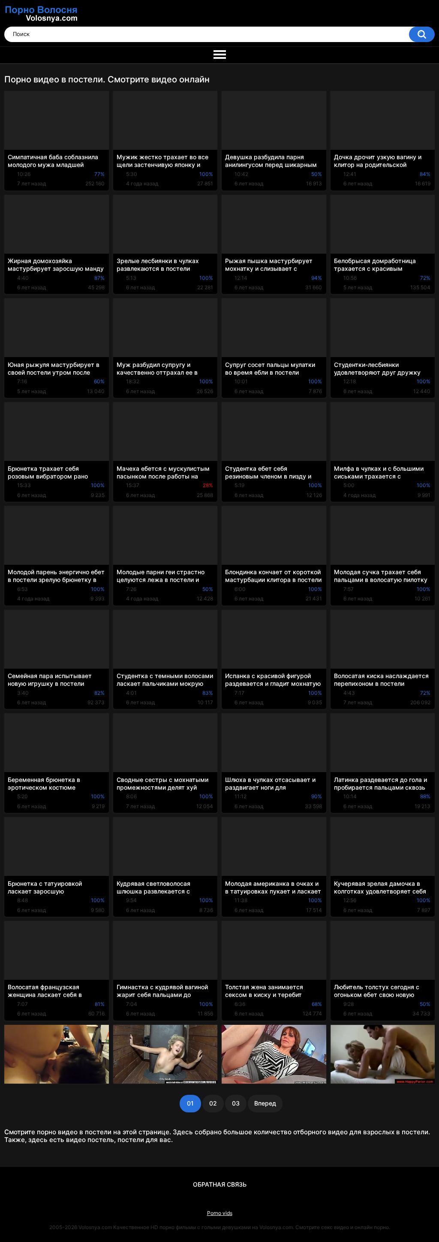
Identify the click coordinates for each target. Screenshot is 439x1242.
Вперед (265, 1103)
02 (213, 1103)
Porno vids (219, 1213)
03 (236, 1103)
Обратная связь (220, 1184)
